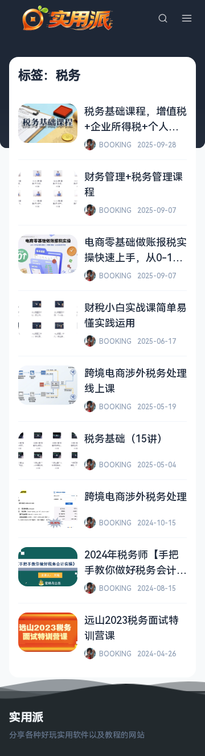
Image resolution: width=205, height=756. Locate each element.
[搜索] (163, 18)
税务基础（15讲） (125, 438)
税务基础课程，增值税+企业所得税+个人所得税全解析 (135, 126)
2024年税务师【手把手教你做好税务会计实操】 (135, 570)
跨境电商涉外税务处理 (135, 496)
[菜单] (187, 18)
